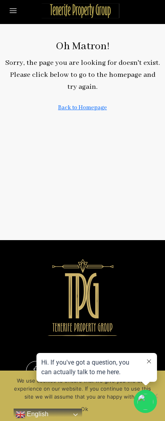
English (36, 414)
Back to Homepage (82, 107)
